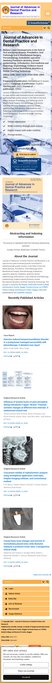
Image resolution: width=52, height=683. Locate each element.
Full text (7, 356)
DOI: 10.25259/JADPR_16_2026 (16, 352)
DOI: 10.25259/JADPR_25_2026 (16, 562)
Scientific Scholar (24, 292)
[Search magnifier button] (49, 28)
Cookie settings (26, 665)
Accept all (26, 677)
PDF (17, 356)
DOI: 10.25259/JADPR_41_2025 (16, 423)
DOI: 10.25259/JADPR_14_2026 (16, 491)
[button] (48, 13)
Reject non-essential (26, 671)
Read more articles (41, 575)
